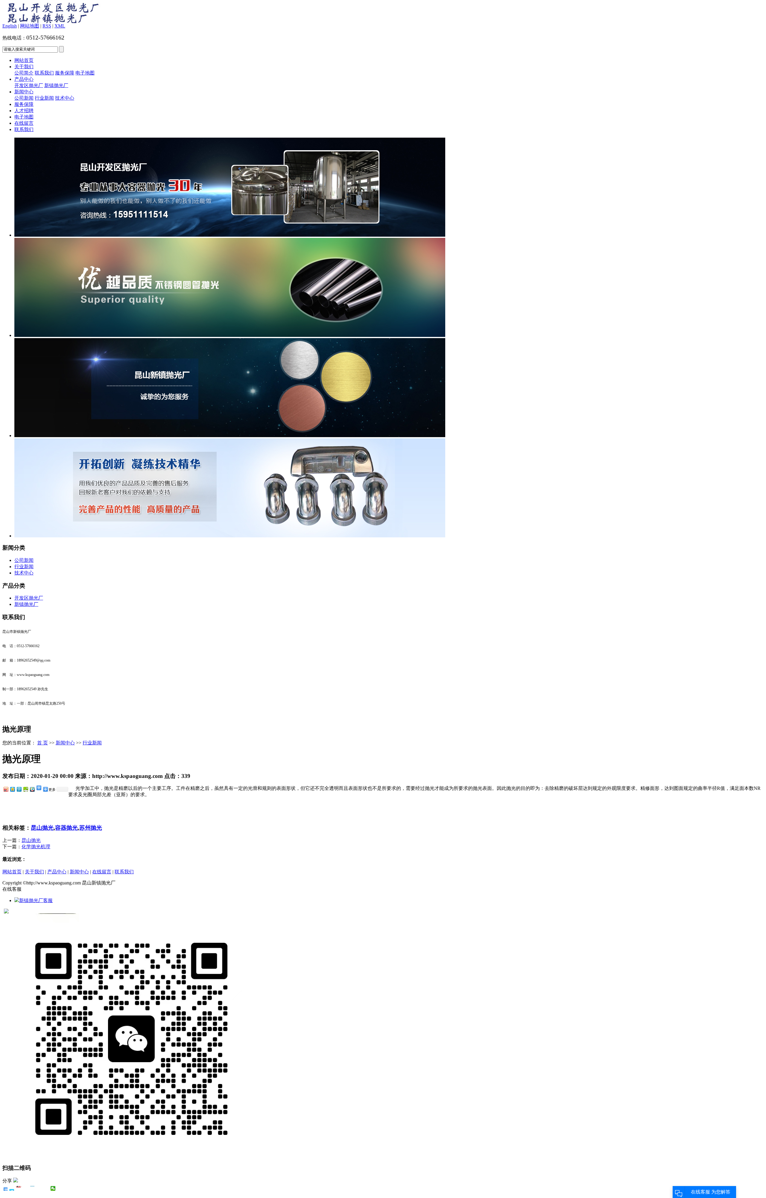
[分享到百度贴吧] (39, 1188)
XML (59, 25)
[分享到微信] (53, 1188)
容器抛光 (66, 828)
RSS (46, 25)
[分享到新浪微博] (5, 789)
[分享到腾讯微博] (19, 789)
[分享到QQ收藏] (32, 789)
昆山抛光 (42, 828)
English (9, 25)
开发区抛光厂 (28, 85)
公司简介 (24, 72)
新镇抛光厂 (56, 85)
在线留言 (24, 123)
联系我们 (44, 72)
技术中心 (64, 98)
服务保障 (64, 72)
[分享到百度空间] (25, 789)
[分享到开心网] (32, 1188)
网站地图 (29, 25)
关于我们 (24, 66)
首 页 (42, 742)
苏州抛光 (90, 828)
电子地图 (85, 72)
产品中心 (24, 79)
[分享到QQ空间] (12, 789)
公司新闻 (24, 98)
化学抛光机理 (36, 846)
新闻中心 (24, 91)
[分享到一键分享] (11, 1188)
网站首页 (24, 60)
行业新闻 (44, 98)
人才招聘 (24, 110)
